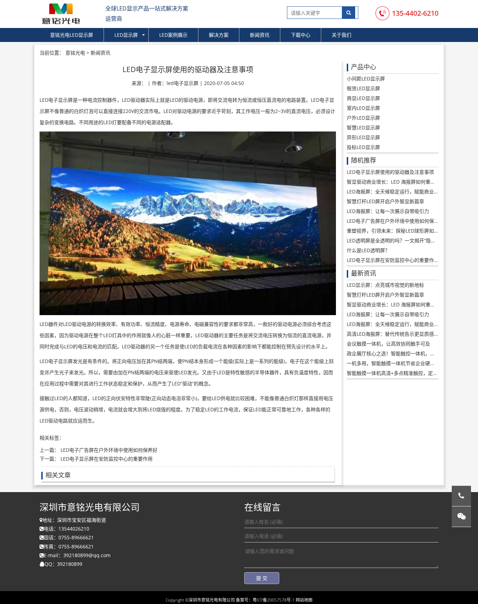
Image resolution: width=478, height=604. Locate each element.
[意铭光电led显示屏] (61, 13)
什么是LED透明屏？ (368, 250)
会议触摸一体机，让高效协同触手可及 (388, 343)
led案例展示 (173, 34)
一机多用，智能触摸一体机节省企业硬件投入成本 (401, 363)
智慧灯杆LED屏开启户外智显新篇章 (385, 201)
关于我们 (341, 34)
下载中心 (300, 34)
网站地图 (304, 600)
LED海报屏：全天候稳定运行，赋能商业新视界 (398, 191)
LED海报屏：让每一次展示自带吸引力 (388, 211)
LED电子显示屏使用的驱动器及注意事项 (390, 172)
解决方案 (219, 34)
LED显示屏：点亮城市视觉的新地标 (385, 285)
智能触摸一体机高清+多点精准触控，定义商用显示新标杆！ (412, 373)
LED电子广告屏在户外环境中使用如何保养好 (109, 450)
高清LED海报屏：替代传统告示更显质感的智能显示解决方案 (412, 334)
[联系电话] (461, 496)
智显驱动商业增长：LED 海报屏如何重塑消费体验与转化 (408, 181)
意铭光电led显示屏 (71, 34)
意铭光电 (75, 52)
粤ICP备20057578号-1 (274, 600)
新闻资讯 (259, 34)
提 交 (261, 578)
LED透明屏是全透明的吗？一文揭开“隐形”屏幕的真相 (404, 240)
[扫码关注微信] (461, 516)
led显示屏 (126, 34)
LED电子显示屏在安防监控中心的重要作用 (106, 458)
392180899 (69, 564)
